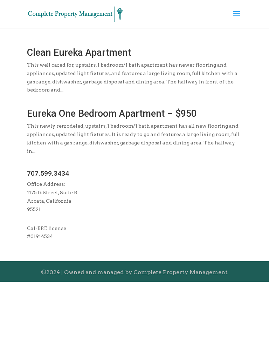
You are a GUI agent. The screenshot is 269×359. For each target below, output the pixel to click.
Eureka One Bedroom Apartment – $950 (111, 113)
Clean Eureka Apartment (79, 52)
